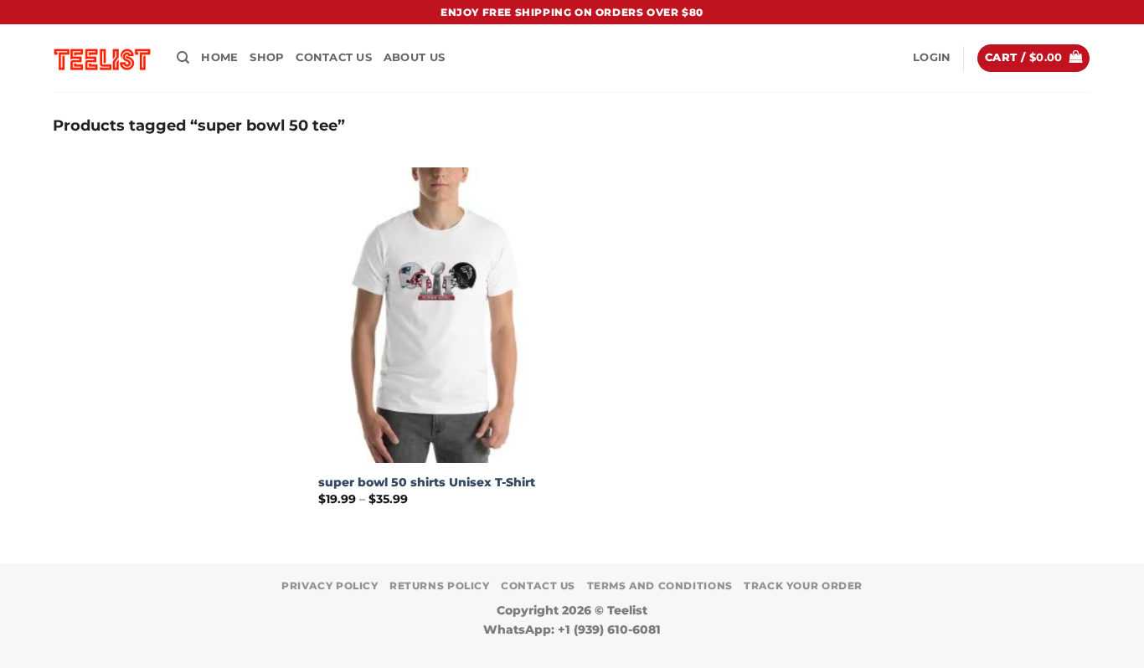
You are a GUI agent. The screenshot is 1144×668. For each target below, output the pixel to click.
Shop (267, 57)
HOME (219, 57)
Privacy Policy (330, 585)
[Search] (183, 58)
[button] (932, 58)
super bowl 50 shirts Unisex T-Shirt (426, 482)
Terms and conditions (660, 585)
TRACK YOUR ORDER (803, 585)
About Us (414, 57)
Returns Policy (439, 585)
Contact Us (334, 57)
